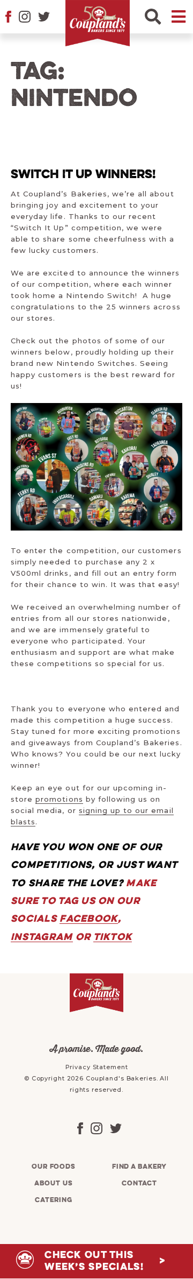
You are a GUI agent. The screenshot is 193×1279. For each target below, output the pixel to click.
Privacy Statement (96, 1067)
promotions (59, 799)
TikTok (112, 937)
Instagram (42, 937)
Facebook (88, 919)
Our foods (54, 1167)
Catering (53, 1200)
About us (53, 1183)
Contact (139, 1183)
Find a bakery (139, 1167)
